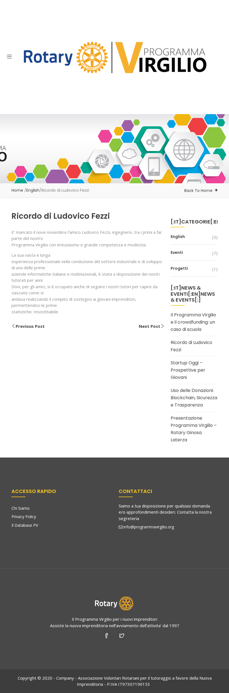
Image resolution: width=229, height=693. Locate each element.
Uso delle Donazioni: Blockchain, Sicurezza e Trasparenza (194, 397)
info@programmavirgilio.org (148, 527)
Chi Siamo (20, 508)
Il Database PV (24, 525)
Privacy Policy (23, 516)
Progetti (179, 268)
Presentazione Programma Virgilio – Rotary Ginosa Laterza (194, 429)
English (32, 190)
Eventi (177, 252)
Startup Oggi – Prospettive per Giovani (188, 370)
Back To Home (198, 190)
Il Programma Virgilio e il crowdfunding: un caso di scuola (193, 322)
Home (17, 190)
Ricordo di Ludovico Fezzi (191, 346)
